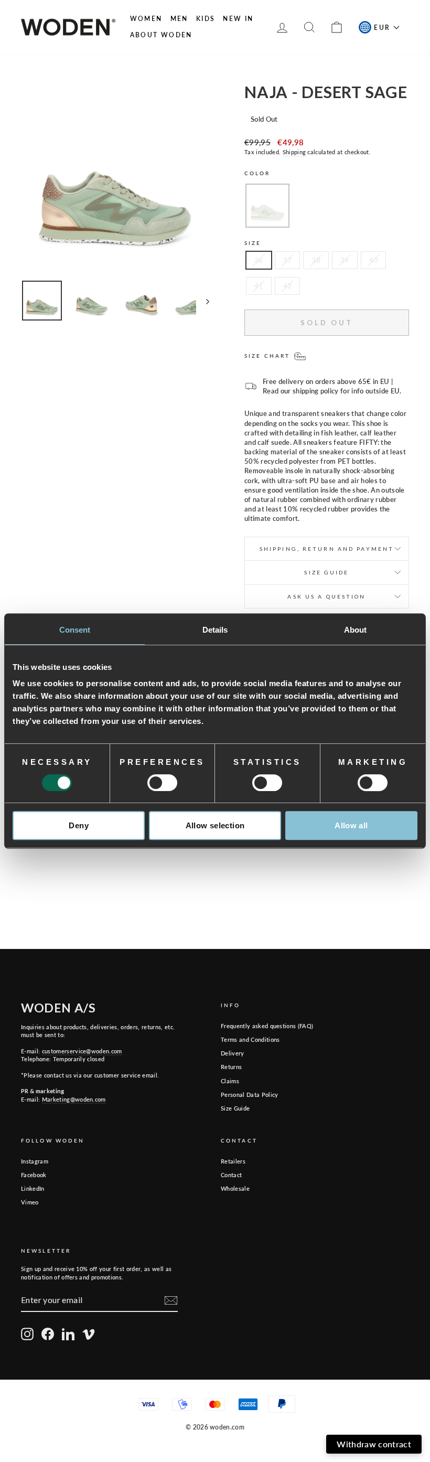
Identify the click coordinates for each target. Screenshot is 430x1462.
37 (287, 260)
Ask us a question (326, 596)
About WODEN (161, 35)
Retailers (233, 1161)
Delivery (232, 1053)
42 (287, 286)
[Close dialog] (415, 1263)
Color (257, 173)
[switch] (162, 782)
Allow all (351, 825)
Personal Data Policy (249, 1094)
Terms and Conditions (250, 1039)
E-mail (304, 1329)
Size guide (326, 572)
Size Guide (235, 1108)
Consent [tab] (75, 629)
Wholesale (235, 1188)
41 (258, 286)
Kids (206, 19)
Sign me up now (289, 1404)
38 (315, 260)
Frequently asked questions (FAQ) (267, 1025)
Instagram (34, 1161)
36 (258, 260)
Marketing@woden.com (74, 1099)
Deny (79, 825)
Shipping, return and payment (327, 549)
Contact (231, 1174)
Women (146, 19)
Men (179, 19)
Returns (231, 1066)
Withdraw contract (374, 1444)
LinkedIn (33, 1188)
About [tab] (355, 629)
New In (238, 19)
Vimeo (30, 1202)
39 (344, 260)
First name (187, 1329)
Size (252, 243)
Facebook (34, 1174)
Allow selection (215, 825)
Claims (230, 1080)
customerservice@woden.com (82, 1051)
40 (373, 260)
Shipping (294, 151)
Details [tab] (215, 629)
